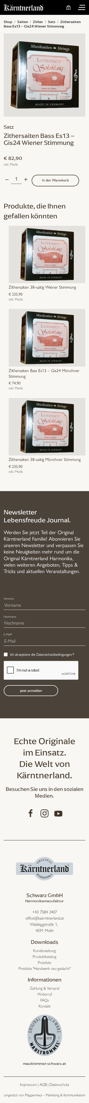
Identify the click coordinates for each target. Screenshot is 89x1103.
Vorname (9, 598)
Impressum (28, 1084)
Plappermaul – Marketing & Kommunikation (55, 1095)
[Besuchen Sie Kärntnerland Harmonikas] (44, 868)
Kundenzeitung (44, 950)
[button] (81, 7)
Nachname (10, 616)
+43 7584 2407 (44, 911)
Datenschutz (59, 1084)
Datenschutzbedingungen (54, 654)
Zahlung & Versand (44, 988)
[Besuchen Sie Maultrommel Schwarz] (44, 1034)
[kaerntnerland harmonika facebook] (30, 813)
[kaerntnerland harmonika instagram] (44, 813)
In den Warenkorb (55, 180)
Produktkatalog (44, 956)
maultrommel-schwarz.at (44, 1063)
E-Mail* (8, 634)
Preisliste (44, 962)
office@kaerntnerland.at (44, 918)
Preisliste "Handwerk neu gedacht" (45, 968)
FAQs (44, 1000)
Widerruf (44, 994)
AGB (43, 1084)
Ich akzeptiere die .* (42, 654)
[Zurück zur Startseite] (23, 7)
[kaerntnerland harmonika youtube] (58, 813)
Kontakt (45, 1006)
